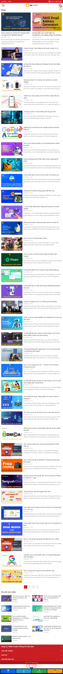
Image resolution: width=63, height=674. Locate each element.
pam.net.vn (35, 662)
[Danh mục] (60, 5)
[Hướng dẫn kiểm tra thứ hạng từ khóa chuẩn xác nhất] (6, 609)
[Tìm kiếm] (3, 5)
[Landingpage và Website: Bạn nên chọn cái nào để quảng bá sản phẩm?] (37, 629)
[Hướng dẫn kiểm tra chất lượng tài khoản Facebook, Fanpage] (6, 629)
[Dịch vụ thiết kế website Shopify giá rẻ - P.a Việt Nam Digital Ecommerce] (6, 619)
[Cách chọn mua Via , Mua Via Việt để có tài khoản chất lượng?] (6, 599)
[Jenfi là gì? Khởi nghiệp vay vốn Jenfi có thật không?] (37, 619)
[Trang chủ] (31, 5)
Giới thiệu (3, 1)
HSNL (9, 1)
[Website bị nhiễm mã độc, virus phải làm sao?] (6, 639)
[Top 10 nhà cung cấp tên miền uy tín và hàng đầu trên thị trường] (37, 599)
